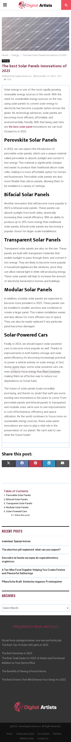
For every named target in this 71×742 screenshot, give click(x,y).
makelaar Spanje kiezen (16, 541)
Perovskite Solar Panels (18, 495)
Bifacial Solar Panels (17, 499)
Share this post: (22, 515)
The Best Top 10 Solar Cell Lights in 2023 (25, 644)
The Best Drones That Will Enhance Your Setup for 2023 (34, 679)
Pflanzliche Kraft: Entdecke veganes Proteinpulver (32, 581)
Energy (6, 61)
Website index (27, 738)
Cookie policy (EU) (25, 734)
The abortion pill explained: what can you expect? (31, 549)
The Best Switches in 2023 (17, 653)
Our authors (44, 734)
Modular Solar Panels (17, 507)
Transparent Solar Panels (19, 503)
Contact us (42, 738)
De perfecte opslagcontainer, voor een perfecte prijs (31, 640)
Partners (57, 734)
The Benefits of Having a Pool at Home (24, 671)
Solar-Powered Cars (16, 511)
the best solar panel (20, 126)
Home (10, 734)
